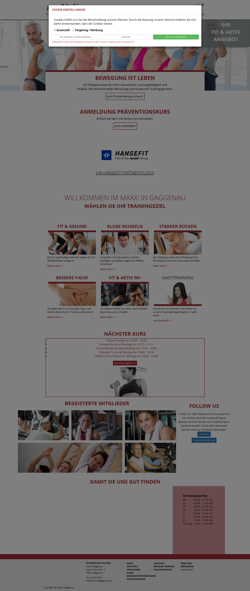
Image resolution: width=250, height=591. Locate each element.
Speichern (126, 37)
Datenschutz (115, 41)
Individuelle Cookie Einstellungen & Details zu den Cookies (79, 41)
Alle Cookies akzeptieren (176, 37)
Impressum (128, 41)
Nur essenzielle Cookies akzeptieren (75, 37)
